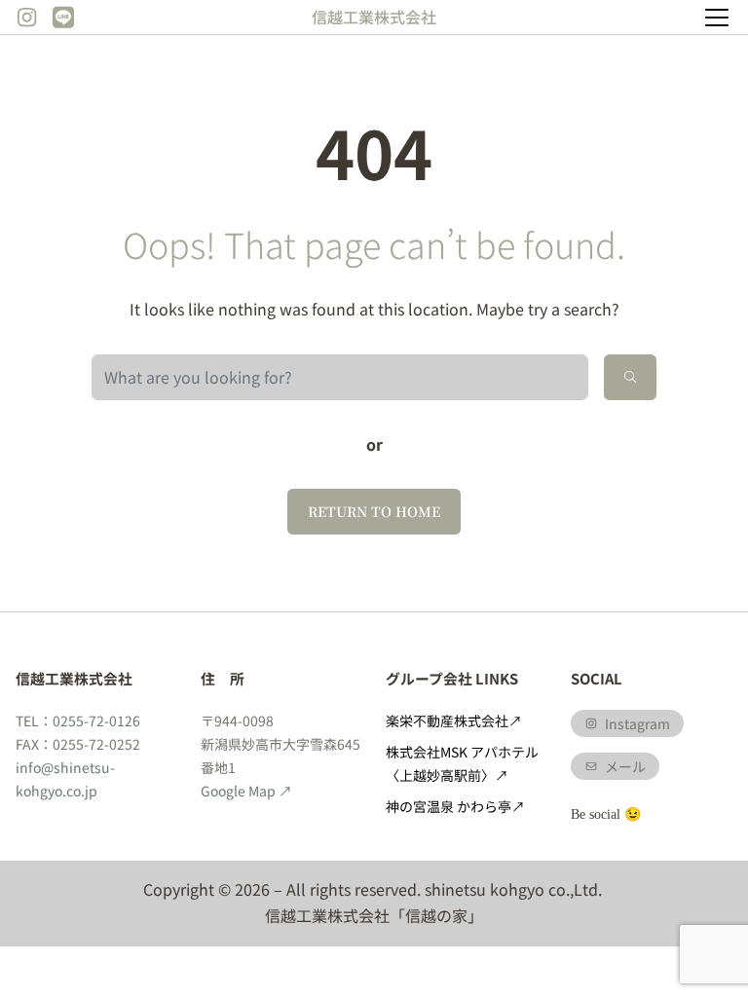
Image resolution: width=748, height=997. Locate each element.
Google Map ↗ (246, 790)
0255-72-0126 (96, 720)
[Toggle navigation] (716, 17)
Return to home (374, 511)
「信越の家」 (436, 915)
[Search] (630, 377)
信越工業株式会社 (374, 16)
